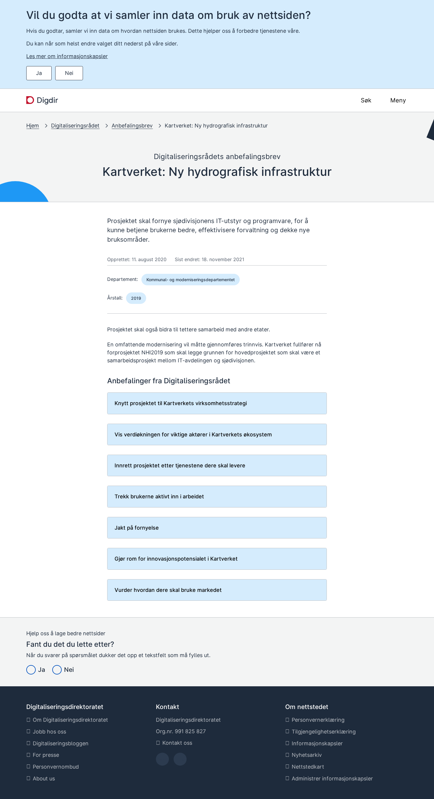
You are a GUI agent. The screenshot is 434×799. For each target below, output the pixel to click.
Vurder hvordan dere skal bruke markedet (168, 590)
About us (44, 778)
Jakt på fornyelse (137, 528)
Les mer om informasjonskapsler (67, 56)
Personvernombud (56, 767)
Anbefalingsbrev (132, 125)
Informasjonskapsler (317, 743)
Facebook (162, 761)
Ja (39, 73)
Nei (69, 73)
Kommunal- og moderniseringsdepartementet (190, 279)
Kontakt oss (177, 743)
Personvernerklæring (318, 720)
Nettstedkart (308, 767)
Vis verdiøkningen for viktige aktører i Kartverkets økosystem (193, 434)
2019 (136, 298)
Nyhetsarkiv (307, 755)
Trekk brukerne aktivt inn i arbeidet (159, 496)
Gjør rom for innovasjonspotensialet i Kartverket (176, 559)
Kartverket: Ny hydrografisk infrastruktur (216, 125)
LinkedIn (180, 761)
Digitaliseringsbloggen (61, 743)
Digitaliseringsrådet (75, 125)
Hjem (32, 125)
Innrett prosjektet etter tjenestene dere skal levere (180, 465)
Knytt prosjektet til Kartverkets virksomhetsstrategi (181, 403)
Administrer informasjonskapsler (332, 778)
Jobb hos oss (49, 731)
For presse (46, 755)
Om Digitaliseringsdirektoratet (70, 720)
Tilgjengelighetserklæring (324, 731)
